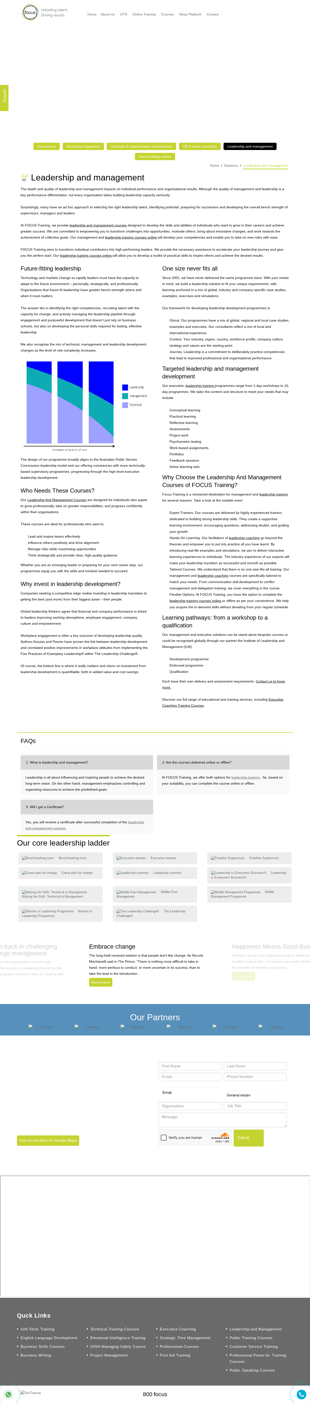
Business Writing (36, 1355)
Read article (101, 982)
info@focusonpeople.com (48, 1113)
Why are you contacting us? (242, 1085)
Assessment (46, 146)
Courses (167, 14)
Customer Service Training (254, 1346)
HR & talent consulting (200, 146)
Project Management (109, 1355)
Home (92, 14)
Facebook (254, 1394)
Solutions (231, 165)
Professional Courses (179, 1346)
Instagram (284, 1394)
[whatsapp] (8, 1394)
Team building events (155, 156)
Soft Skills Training (37, 1329)
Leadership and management (250, 146)
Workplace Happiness (83, 146)
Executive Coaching (178, 1329)
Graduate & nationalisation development (141, 146)
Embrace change (112, 946)
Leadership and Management (256, 1329)
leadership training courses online (131, 237)
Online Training (144, 14)
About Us (108, 14)
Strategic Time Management (185, 1338)
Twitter (264, 1394)
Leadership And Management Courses (56, 500)
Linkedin (274, 1394)
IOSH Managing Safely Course (118, 1346)
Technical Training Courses (114, 1329)
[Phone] (301, 1394)
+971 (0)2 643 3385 (41, 1103)
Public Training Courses (251, 1338)
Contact (213, 14)
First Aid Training (175, 1355)
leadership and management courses (98, 225)
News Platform (190, 14)
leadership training (200, 386)
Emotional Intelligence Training (118, 1338)
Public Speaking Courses (252, 1370)
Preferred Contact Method (176, 1085)
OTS (123, 14)
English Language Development (49, 1338)
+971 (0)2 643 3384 (41, 1093)
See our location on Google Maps (48, 1140)
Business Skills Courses (43, 1346)
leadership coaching (244, 538)
